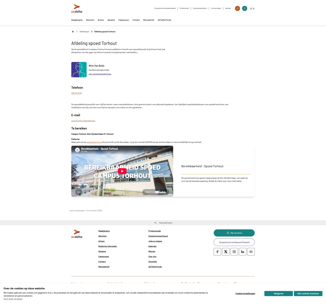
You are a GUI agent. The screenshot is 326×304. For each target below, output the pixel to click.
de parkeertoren (94, 142)
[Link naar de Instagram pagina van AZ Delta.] (234, 251)
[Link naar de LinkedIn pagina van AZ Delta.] (242, 251)
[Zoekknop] (237, 8)
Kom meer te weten (13, 298)
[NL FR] (252, 8)
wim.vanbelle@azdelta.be (100, 74)
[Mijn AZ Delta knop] (244, 8)
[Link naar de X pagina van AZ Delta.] (225, 251)
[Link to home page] (72, 31)
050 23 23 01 (76, 93)
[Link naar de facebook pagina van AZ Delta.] (217, 251)
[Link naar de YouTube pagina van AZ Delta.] (251, 251)
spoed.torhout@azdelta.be (83, 120)
